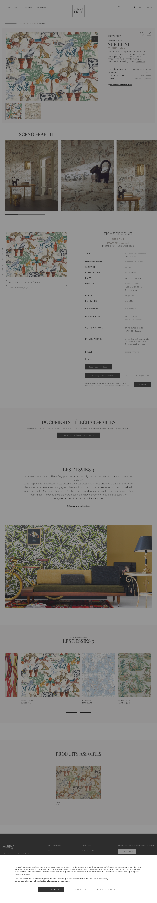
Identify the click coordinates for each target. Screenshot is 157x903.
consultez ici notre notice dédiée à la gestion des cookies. (42, 881)
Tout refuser (78, 889)
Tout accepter (51, 889)
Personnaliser (106, 889)
